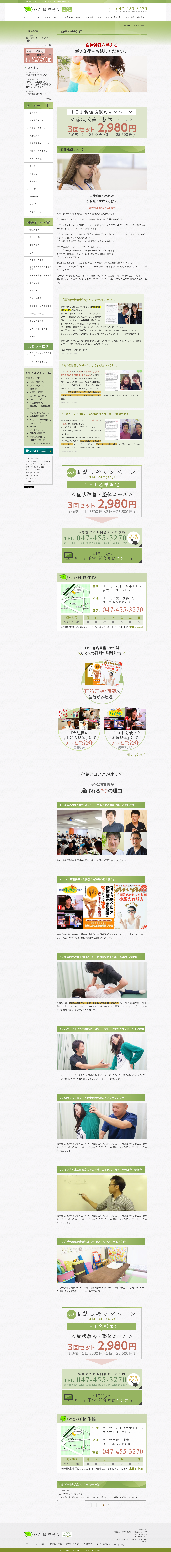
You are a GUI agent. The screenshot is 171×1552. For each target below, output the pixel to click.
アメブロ (34, 204)
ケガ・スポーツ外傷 (39, 329)
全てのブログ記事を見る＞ (43, 443)
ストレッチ (35, 430)
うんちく (34, 423)
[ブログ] (38, 375)
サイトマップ (119, 1545)
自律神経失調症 (37, 321)
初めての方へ (55, 19)
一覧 (49, 45)
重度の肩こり (36, 245)
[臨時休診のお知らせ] (37, 94)
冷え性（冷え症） (38, 314)
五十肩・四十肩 (37, 260)
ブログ (33, 189)
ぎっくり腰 (35, 237)
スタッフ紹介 (36, 174)
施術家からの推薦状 (39, 151)
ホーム (34, 19)
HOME (127, 25)
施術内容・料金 (75, 19)
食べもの (34, 426)
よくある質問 (36, 166)
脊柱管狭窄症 (36, 298)
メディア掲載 (36, 159)
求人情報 (34, 181)
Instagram (34, 197)
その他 (33, 336)
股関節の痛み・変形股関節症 (41, 268)
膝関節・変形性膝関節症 (41, 275)
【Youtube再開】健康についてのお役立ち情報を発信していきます (38, 84)
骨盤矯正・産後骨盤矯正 (41, 306)
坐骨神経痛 (35, 283)
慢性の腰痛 (35, 230)
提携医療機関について (40, 143)
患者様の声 (116, 19)
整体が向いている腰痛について (41, 354)
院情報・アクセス (96, 19)
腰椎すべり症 (36, 440)
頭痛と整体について (39, 362)
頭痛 (32, 253)
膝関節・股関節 (37, 392)
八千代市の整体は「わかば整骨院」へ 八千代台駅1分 (85, 1550)
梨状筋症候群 (36, 437)
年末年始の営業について (38, 75)
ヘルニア (34, 291)
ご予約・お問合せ (136, 19)
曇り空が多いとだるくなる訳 (38, 39)
